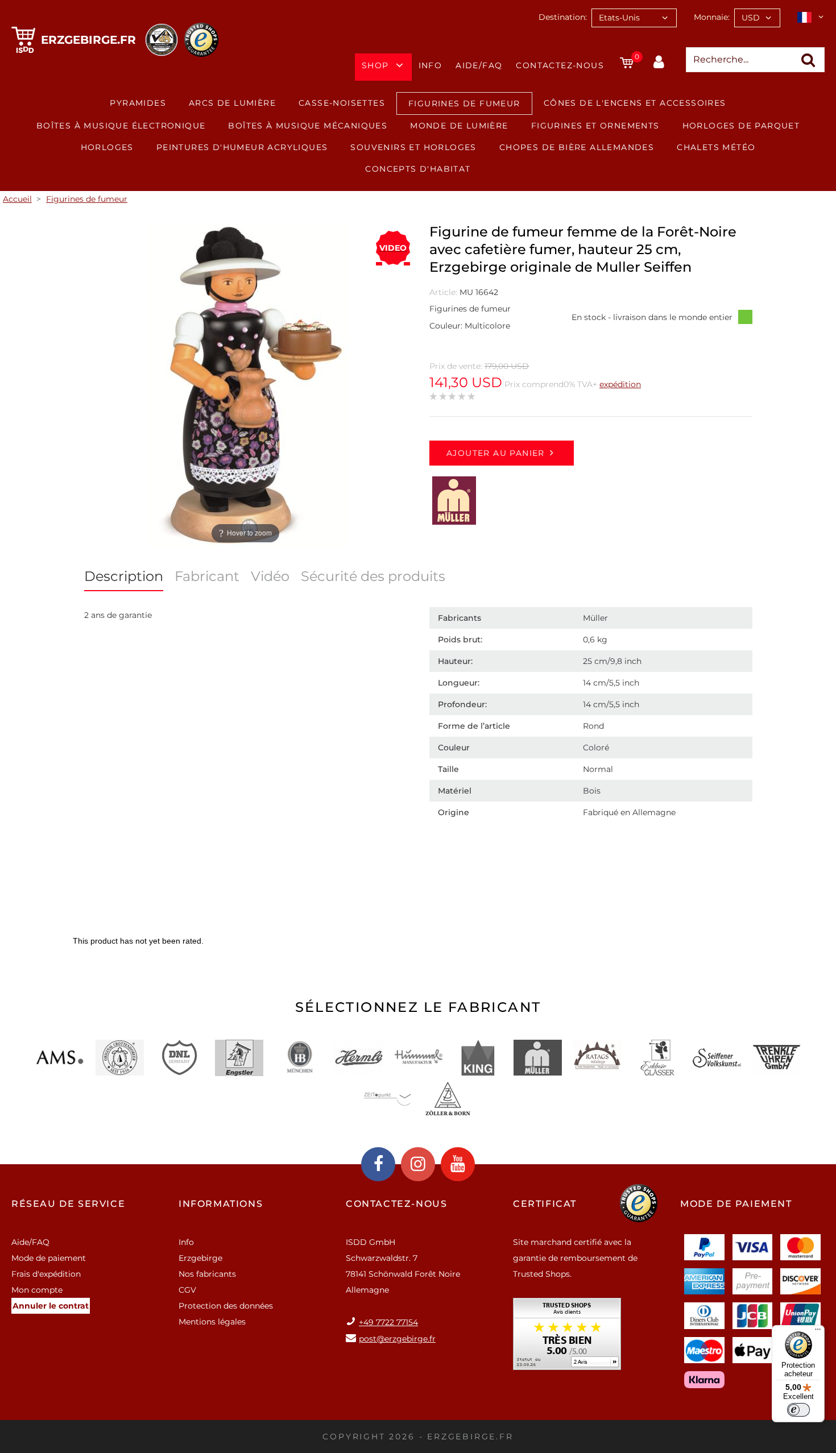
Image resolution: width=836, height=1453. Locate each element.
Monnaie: (712, 17)
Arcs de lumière (232, 103)
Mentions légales (212, 1322)
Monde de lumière (459, 126)
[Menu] (818, 1332)
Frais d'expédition (46, 1274)
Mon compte (37, 1290)
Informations (221, 1203)
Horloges (107, 147)
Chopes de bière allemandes (576, 147)
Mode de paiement (48, 1258)
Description (123, 576)
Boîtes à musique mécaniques (307, 126)
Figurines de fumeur (464, 103)
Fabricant (207, 576)
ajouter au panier (495, 453)
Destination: (563, 17)
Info (430, 65)
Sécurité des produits (373, 576)
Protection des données (226, 1306)
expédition (620, 384)
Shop (375, 65)
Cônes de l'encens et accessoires (635, 103)
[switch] (798, 1410)
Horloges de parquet (741, 126)
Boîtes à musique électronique (121, 126)
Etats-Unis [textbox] (619, 18)
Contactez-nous (560, 65)
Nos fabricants (207, 1274)
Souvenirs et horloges (413, 147)
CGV (187, 1290)
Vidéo (270, 576)
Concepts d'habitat (417, 169)
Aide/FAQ (479, 65)
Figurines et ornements (595, 126)
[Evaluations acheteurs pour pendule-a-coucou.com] (567, 1338)
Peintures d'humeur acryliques (242, 147)
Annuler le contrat (51, 1306)
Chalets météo (716, 147)
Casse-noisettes (342, 103)
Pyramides (138, 103)
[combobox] (634, 18)
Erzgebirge (200, 1258)
